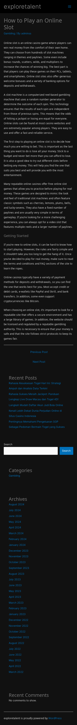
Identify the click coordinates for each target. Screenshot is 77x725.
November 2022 (18, 625)
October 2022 (17, 631)
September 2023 (19, 567)
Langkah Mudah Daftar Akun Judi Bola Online (36, 405)
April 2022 (15, 666)
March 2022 (16, 671)
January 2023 (17, 614)
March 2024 (16, 533)
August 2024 (16, 504)
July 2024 (15, 510)
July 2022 (15, 648)
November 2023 (18, 556)
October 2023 (17, 562)
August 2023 (16, 573)
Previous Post (39, 352)
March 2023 (16, 602)
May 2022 (15, 660)
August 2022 (16, 643)
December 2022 (18, 619)
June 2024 (15, 515)
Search (8, 444)
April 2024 (15, 527)
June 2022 (15, 654)
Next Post (39, 361)
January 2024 (17, 544)
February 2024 (18, 539)
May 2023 (15, 591)
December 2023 (18, 550)
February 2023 (18, 608)
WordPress (55, 718)
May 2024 (15, 521)
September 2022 (19, 637)
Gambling (9, 33)
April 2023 (15, 596)
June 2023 (15, 585)
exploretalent (22, 6)
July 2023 (15, 579)
